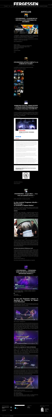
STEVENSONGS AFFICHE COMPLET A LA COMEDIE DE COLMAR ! (26, 63)
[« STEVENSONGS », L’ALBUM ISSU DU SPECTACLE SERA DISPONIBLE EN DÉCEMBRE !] (26, 15)
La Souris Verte (25, 391)
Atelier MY (22, 47)
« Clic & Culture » (28, 395)
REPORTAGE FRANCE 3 (19, 393)
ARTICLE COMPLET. (19, 392)
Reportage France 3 (22, 321)
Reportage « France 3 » (23, 345)
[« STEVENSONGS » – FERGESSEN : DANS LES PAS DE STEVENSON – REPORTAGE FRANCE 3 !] (26, 267)
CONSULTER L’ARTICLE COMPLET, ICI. (19, 258)
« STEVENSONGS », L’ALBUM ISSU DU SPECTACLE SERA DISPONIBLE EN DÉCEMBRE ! (26, 20)
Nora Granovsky (33, 369)
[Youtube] (51, 4)
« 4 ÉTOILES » (18, 115)
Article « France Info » (17, 345)
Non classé (29, 23)
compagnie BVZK (22, 370)
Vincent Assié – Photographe (22, 68)
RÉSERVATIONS (19, 41)
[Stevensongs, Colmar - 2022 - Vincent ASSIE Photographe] (26, 59)
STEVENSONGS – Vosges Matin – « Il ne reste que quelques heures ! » (26, 194)
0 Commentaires (24, 23)
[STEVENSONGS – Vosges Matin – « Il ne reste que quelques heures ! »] (26, 190)
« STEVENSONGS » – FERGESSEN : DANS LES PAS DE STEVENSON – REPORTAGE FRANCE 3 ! (26, 271)
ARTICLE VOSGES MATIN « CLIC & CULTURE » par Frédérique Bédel (26, 394)
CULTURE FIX (35, 114)
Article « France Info (16, 321)
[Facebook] (50, 4)
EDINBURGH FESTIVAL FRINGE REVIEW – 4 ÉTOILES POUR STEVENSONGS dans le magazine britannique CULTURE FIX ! (26, 107)
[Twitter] (49, 4)
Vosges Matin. (33, 260)
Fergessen (33, 23)
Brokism (17, 48)
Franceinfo (16, 294)
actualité (28, 406)
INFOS (15, 41)
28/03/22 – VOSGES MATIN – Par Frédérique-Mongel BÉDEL (22, 198)
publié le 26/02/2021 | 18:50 (17, 295)
